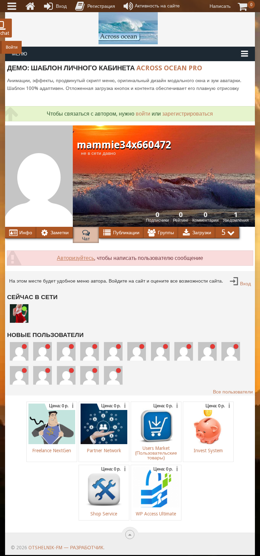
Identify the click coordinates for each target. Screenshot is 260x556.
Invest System (208, 450)
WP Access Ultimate (156, 513)
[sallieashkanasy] (66, 359)
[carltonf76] (19, 359)
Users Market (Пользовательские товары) (156, 453)
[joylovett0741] (42, 383)
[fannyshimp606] (89, 359)
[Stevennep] (19, 383)
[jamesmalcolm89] (230, 359)
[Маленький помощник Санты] (19, 321)
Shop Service (103, 513)
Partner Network (104, 450)
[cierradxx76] (42, 359)
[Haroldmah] (113, 383)
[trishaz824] (183, 359)
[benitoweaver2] (89, 383)
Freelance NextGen (51, 450)
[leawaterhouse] (160, 359)
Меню (19, 53)
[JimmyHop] (113, 359)
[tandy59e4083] (207, 359)
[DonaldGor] (136, 359)
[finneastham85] (66, 383)
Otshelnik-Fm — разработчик (65, 547)
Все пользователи (233, 391)
